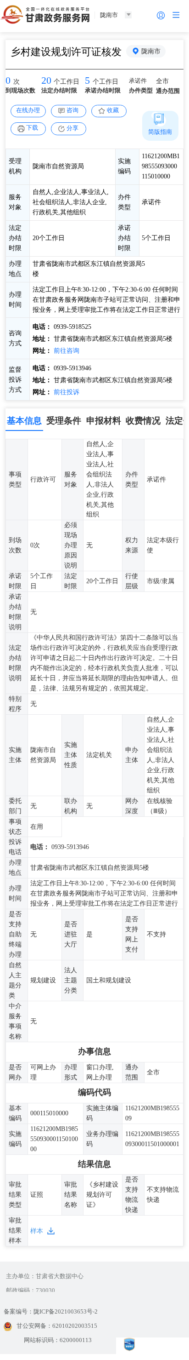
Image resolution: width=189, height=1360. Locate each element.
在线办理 (28, 110)
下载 (32, 127)
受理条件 (63, 420)
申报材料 (103, 420)
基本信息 (24, 420)
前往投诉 (65, 392)
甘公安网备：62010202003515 (57, 1325)
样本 (36, 1230)
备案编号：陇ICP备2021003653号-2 (51, 1311)
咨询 (72, 110)
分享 (72, 128)
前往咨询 (65, 350)
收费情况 (143, 420)
